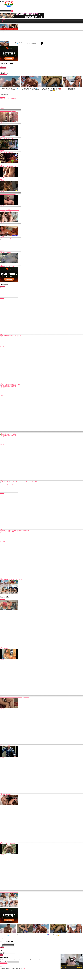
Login (7, 1)
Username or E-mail (4, 961)
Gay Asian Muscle (5, 31)
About (1, 67)
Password (2, 946)
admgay (4, 72)
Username (2, 943)
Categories (4, 20)
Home (3, 19)
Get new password (3, 963)
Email (1, 944)
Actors (3, 22)
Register (11, 1)
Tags (3, 21)
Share (5, 67)
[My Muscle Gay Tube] (9, 7)
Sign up (1, 947)
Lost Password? (6, 954)
